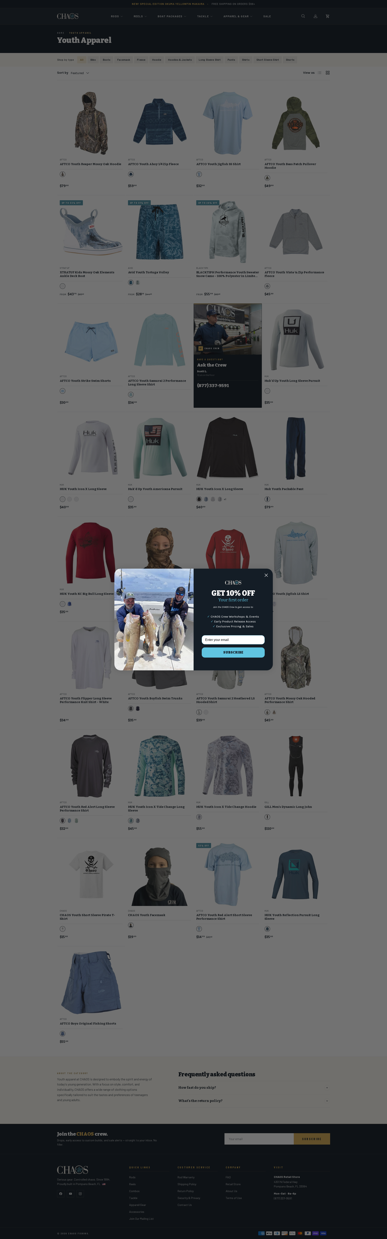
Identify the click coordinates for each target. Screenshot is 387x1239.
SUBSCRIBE (233, 652)
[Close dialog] (266, 575)
